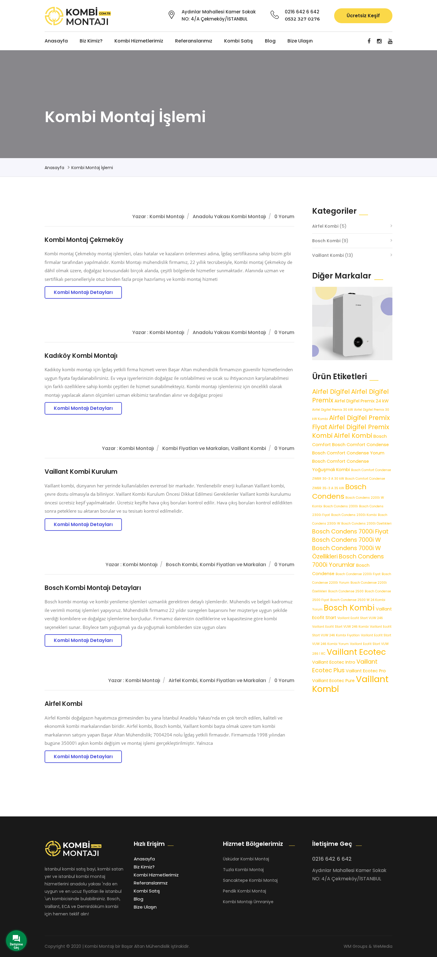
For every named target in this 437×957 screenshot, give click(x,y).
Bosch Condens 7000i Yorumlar (348, 561)
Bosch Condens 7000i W (346, 540)
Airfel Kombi (63, 703)
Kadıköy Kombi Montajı (81, 355)
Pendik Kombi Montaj (244, 891)
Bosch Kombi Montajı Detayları (93, 587)
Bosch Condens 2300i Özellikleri (366, 523)
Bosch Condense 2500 (346, 591)
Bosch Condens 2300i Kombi (354, 515)
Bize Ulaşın (300, 40)
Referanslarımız (193, 40)
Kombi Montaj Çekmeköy (84, 239)
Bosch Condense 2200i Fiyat (358, 574)
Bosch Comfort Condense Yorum (348, 453)
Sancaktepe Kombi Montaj (250, 880)
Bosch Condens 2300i (340, 506)
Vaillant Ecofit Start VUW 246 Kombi (340, 626)
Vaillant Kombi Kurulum (81, 471)
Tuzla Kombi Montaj (243, 870)
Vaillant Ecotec (356, 651)
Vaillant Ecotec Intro (333, 662)
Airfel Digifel (331, 391)
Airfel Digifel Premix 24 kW (361, 401)
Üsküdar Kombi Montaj (246, 859)
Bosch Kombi (326, 241)
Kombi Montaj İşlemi (92, 168)
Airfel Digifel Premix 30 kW (332, 409)
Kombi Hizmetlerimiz (138, 40)
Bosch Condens (339, 491)
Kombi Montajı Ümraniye (248, 902)
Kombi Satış (238, 40)
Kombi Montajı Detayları (83, 292)
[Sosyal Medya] (368, 41)
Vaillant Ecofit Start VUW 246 (360, 618)
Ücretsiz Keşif (363, 15)
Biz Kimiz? (91, 40)
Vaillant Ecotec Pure (333, 681)
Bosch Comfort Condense (360, 445)
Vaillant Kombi (328, 255)
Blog (270, 40)
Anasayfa (56, 40)
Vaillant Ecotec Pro (366, 671)
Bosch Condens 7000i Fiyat (350, 532)
